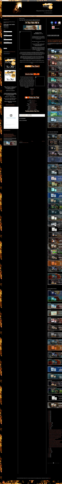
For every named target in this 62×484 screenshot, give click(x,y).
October (50, 424)
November (50, 423)
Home (32, 141)
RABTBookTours (6, 127)
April (49, 449)
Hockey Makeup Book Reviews (33, 105)
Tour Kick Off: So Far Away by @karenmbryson (54, 441)
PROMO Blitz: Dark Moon (52, 439)
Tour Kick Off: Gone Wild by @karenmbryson (54, 442)
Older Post (43, 141)
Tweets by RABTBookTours (7, 130)
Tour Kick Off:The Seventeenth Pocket (53, 438)
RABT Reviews (32, 109)
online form (7, 19)
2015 (49, 453)
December (50, 422)
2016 (49, 421)
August (50, 426)
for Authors (7, 22)
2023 (49, 414)
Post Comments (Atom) (25, 142)
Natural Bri (33, 102)
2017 (49, 420)
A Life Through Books (33, 106)
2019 (49, 418)
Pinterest (32, 92)
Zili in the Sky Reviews (33, 104)
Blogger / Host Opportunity (12, 51)
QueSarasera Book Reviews (33, 103)
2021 (49, 416)
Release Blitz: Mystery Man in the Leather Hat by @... (55, 435)
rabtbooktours (12, 127)
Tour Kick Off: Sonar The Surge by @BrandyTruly (55, 437)
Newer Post (21, 141)
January (50, 452)
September (50, 425)
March (50, 450)
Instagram (32, 93)
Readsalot (33, 101)
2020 (49, 417)
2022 (49, 415)
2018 (49, 419)
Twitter (32, 94)
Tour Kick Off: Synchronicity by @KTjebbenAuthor (55, 436)
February (50, 451)
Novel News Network (33, 108)
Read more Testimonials (10, 104)
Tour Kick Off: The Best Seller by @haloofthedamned (55, 440)
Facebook (32, 91)
